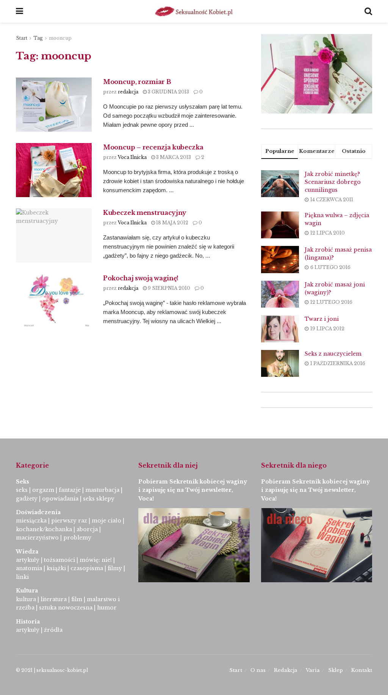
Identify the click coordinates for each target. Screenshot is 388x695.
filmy (115, 568)
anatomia (29, 568)
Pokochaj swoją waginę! (140, 278)
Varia (313, 670)
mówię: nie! (95, 560)
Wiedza (27, 551)
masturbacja (102, 490)
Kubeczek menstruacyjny (144, 212)
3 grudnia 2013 (168, 92)
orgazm (43, 490)
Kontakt (361, 670)
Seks (23, 481)
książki (56, 568)
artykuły (27, 560)
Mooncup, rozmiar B (137, 82)
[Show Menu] (19, 11)
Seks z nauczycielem (333, 353)
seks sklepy (98, 498)
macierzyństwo (37, 537)
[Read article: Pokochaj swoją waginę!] (54, 301)
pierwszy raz (69, 520)
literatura (54, 599)
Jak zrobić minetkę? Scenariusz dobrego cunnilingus (333, 182)
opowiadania (60, 498)
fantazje (70, 490)
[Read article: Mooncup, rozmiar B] (54, 105)
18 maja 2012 (171, 222)
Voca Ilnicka (132, 157)
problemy (77, 537)
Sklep (335, 670)
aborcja (87, 529)
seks (22, 490)
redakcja (128, 92)
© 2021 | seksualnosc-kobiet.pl (52, 670)
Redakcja (285, 670)
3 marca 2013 (173, 157)
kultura (26, 599)
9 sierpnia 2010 (168, 288)
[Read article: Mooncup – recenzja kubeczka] (54, 170)
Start (21, 38)
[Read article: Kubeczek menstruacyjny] (54, 235)
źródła (52, 630)
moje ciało (106, 520)
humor (107, 607)
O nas (258, 670)
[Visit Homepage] (194, 11)
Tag (38, 38)
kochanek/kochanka (44, 529)
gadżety (27, 498)
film (76, 599)
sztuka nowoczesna (65, 607)
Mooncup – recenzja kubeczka (153, 147)
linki (22, 577)
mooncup (60, 38)
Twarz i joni (322, 319)
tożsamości (59, 560)
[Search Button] (368, 11)
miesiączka (31, 520)
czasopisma (86, 568)
